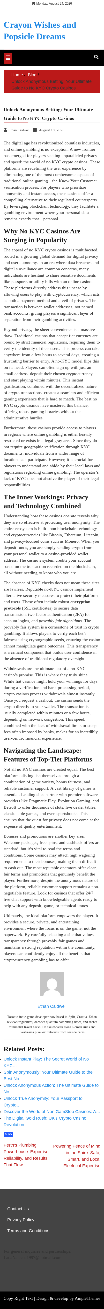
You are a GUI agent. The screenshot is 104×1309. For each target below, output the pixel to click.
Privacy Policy (20, 1219)
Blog (8, 1134)
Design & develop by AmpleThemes (68, 1298)
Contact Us (18, 1208)
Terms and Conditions (28, 1230)
